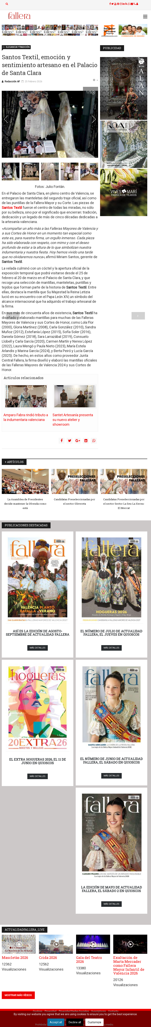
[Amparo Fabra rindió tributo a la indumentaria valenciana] (26, 396)
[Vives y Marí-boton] (123, 192)
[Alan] (123, 88)
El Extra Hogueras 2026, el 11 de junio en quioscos (37, 761)
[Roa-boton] (123, 144)
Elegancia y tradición (18, 47)
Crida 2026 (48, 957)
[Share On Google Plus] (78, 441)
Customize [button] (94, 1022)
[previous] (9, 119)
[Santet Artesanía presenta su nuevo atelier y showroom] (75, 396)
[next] (91, 119)
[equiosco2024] (50, 30)
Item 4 (59, 154)
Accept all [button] (56, 1022)
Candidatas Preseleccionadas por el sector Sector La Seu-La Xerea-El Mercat (124, 504)
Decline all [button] (75, 1022)
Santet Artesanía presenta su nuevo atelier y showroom (72, 419)
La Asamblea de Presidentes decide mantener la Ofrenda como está (25, 504)
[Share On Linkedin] (86, 441)
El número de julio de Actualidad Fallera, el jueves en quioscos (111, 633)
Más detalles (37, 648)
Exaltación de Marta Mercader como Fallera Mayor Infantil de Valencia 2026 (128, 965)
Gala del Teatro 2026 (89, 959)
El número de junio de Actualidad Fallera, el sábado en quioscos (111, 760)
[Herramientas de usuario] (95, 80)
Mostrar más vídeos (18, 995)
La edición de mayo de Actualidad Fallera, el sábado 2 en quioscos (111, 889)
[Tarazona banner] (123, 30)
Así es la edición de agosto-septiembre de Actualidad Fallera (37, 633)
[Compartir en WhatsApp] (94, 441)
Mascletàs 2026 (15, 957)
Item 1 (46, 154)
